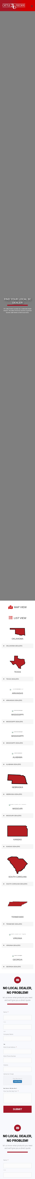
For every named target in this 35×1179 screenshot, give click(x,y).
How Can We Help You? (11, 1091)
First (4, 1022)
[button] (17, 646)
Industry (5, 1065)
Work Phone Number (9, 1056)
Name (5, 1012)
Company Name (8, 1034)
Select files (17, 1081)
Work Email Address (10, 1047)
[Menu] (32, 6)
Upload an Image (8, 1074)
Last (4, 1031)
